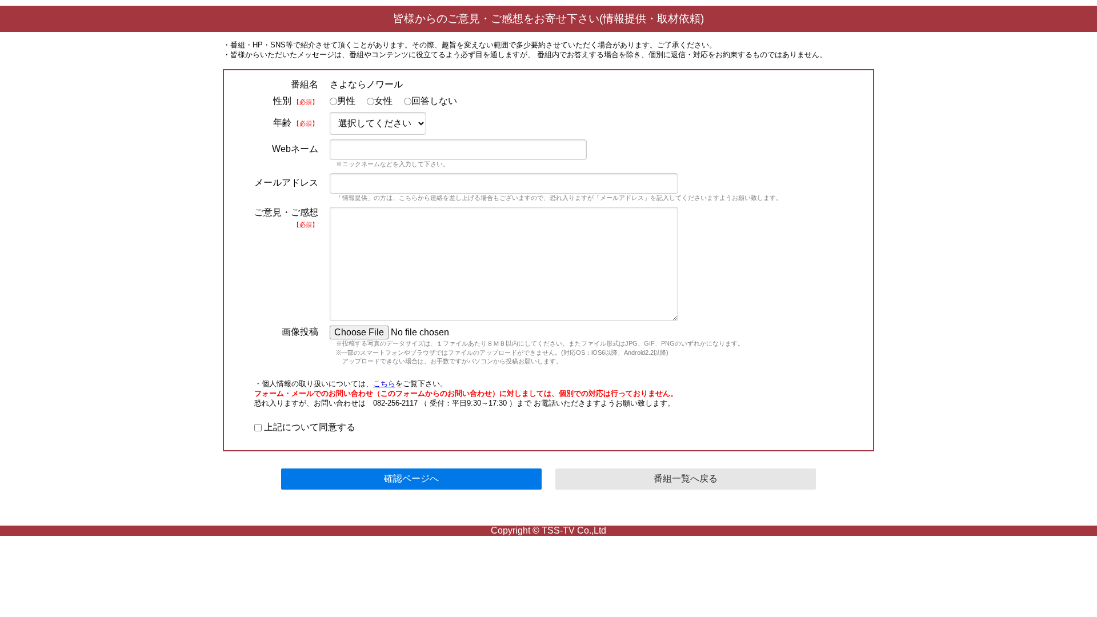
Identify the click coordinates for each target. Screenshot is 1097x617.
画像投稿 (300, 331)
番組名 (304, 84)
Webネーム (295, 149)
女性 (383, 101)
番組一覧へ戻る (686, 478)
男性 (346, 101)
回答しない (434, 101)
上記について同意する (308, 427)
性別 (295, 101)
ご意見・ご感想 (286, 217)
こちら (384, 383)
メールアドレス (286, 182)
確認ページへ (411, 478)
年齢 (295, 122)
